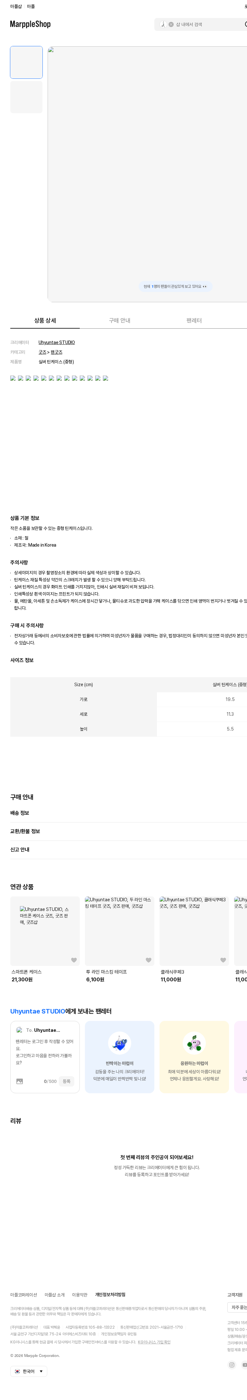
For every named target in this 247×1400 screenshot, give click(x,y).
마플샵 (16, 6)
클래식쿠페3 (172, 972)
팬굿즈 (56, 352)
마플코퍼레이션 (23, 1294)
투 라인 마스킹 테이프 (106, 972)
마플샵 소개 (55, 1294)
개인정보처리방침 (110, 1294)
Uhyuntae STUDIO (57, 342)
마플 (31, 6)
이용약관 (79, 1294)
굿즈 (42, 352)
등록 (66, 1081)
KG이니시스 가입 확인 (154, 1342)
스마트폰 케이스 (26, 972)
